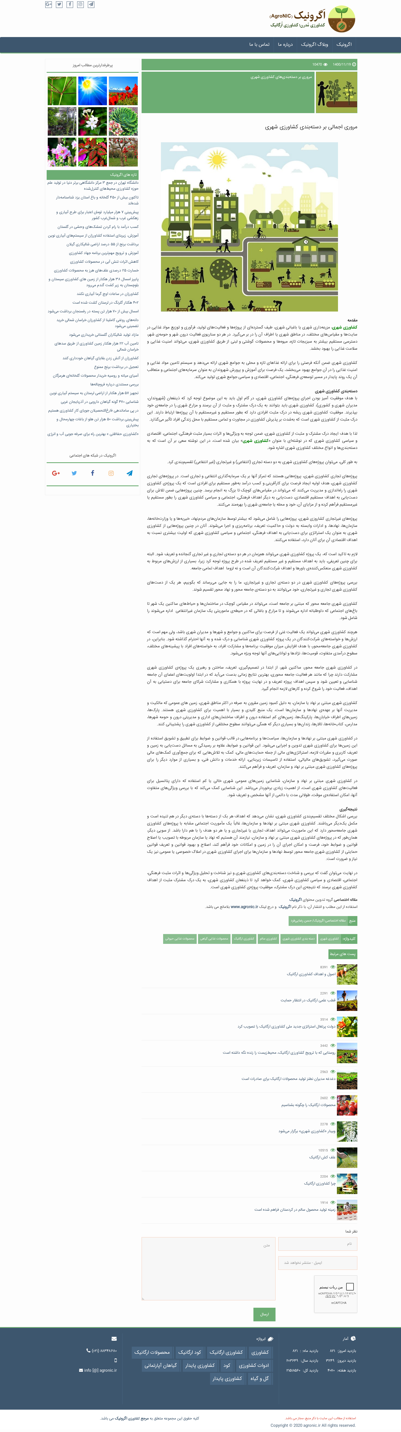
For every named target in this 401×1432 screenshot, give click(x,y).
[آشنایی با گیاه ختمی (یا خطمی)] (62, 152)
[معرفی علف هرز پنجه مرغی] (62, 91)
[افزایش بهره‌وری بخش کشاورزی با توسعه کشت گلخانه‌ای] (62, 121)
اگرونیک (344, 45)
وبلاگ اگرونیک (314, 45)
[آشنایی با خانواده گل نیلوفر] (92, 91)
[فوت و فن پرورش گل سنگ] (92, 152)
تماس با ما (259, 45)
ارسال (264, 1315)
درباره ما (285, 45)
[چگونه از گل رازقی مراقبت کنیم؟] (92, 121)
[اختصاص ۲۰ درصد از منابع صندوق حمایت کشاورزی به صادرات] (123, 152)
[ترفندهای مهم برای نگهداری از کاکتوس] (123, 121)
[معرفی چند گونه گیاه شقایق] (123, 91)
